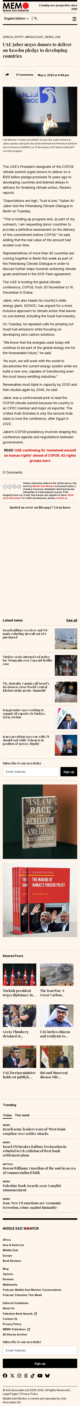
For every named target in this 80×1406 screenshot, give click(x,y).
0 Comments (24, 74)
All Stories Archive (15, 1334)
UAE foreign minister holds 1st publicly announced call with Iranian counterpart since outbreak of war (19, 1075)
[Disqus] (40, 561)
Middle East (34, 37)
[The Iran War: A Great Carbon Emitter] (56, 975)
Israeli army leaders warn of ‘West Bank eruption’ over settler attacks (34, 1131)
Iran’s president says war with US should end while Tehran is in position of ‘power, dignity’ (26, 740)
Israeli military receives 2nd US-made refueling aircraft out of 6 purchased (26, 633)
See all (71, 620)
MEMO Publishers (14, 1329)
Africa (8, 37)
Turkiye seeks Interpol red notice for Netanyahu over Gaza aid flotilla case (27, 660)
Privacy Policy (12, 1324)
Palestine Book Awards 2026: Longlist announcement (32, 1188)
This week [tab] (22, 1115)
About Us (9, 1308)
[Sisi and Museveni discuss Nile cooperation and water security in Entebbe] (56, 1057)
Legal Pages (10, 1393)
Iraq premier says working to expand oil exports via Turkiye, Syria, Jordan (24, 713)
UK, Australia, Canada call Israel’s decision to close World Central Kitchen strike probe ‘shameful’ (26, 687)
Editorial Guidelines (15, 1303)
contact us (61, 498)
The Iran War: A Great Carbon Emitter (52, 993)
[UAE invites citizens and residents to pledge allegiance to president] (56, 1015)
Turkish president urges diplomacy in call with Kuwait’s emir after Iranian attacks (18, 993)
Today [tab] (7, 1115)
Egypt (19, 37)
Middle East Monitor (43, 486)
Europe (7, 1255)
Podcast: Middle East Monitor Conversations (32, 1289)
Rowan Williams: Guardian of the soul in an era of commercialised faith (39, 1170)
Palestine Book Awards (18, 1313)
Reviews (8, 1279)
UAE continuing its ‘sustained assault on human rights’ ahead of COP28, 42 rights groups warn (40, 455)
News (49, 37)
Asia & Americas (13, 1245)
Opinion (8, 1274)
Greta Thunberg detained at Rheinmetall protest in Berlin (18, 1034)
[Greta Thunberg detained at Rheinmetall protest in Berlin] (19, 1015)
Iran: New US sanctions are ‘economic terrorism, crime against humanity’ (32, 1205)
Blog (6, 1268)
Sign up (68, 772)
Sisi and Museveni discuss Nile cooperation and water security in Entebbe (54, 1075)
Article (8, 1164)
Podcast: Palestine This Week (22, 1295)
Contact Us (10, 1318)
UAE (58, 37)
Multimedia (10, 1284)
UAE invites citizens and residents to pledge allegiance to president (56, 1034)
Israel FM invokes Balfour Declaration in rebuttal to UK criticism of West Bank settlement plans (34, 1151)
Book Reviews (12, 1260)
